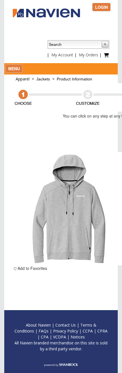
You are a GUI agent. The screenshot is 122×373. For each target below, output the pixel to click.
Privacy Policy (65, 331)
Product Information (74, 79)
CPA (45, 337)
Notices (78, 337)
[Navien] (46, 12)
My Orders (88, 54)
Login (101, 7)
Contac (61, 325)
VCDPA (59, 337)
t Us (72, 325)
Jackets (43, 79)
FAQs (44, 331)
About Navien (38, 325)
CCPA (88, 331)
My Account (62, 54)
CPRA (102, 331)
